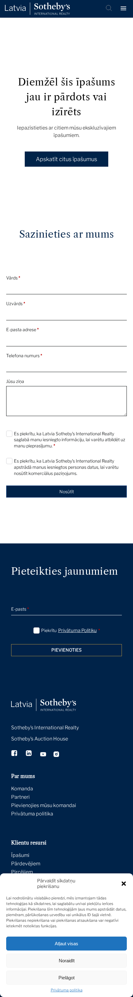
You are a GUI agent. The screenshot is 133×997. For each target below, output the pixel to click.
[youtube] (43, 755)
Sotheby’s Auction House (39, 739)
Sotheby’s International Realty (45, 728)
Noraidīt (67, 960)
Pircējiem (22, 872)
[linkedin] (29, 754)
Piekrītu (70, 630)
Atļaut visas (66, 943)
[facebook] (14, 754)
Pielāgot (66, 977)
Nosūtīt (66, 491)
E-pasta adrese (22, 329)
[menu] (124, 8)
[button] (124, 884)
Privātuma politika (67, 990)
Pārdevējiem (25, 864)
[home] (51, 698)
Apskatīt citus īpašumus (66, 159)
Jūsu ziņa (15, 381)
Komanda (22, 789)
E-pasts (20, 609)
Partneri (20, 797)
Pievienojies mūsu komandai (43, 805)
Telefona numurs (24, 355)
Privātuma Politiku (77, 630)
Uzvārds (15, 303)
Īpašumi (20, 855)
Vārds (13, 277)
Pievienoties (66, 649)
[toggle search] (109, 8)
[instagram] (56, 755)
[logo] (37, 9)
